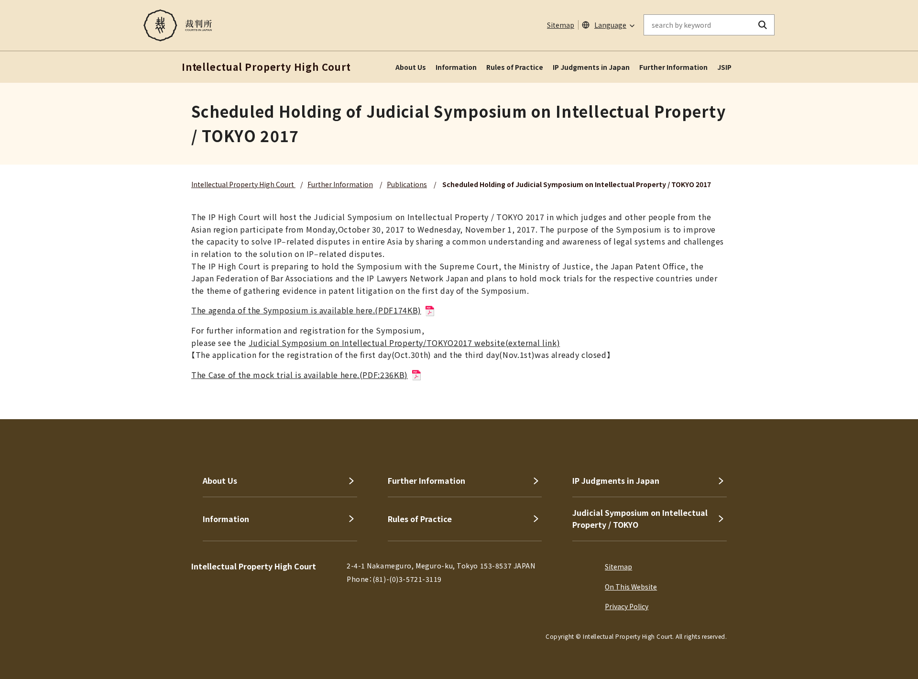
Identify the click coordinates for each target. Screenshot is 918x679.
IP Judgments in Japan (591, 67)
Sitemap (560, 25)
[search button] (763, 25)
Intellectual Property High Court (243, 184)
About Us (410, 67)
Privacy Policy (626, 606)
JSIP (724, 67)
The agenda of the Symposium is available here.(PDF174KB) (306, 310)
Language (610, 25)
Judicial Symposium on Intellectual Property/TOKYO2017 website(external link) (404, 342)
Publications (407, 184)
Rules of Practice (514, 67)
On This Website (631, 586)
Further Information (673, 67)
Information (456, 67)
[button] (883, 384)
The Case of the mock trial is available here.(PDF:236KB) (299, 374)
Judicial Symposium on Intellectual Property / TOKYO (640, 519)
